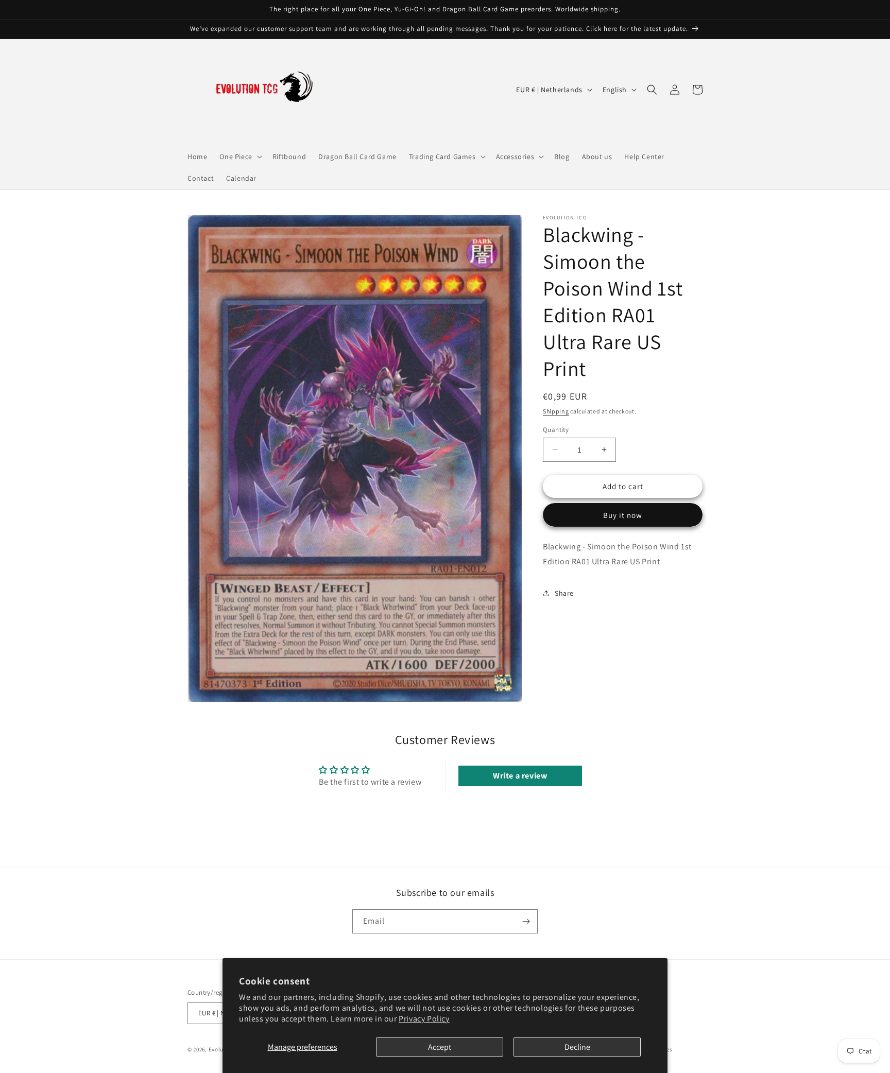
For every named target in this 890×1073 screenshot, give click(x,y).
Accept (439, 1047)
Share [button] (564, 593)
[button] (239, 156)
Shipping (556, 411)
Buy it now (622, 515)
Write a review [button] (520, 775)
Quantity (556, 429)
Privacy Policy (424, 1018)
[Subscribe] (526, 921)
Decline (577, 1047)
